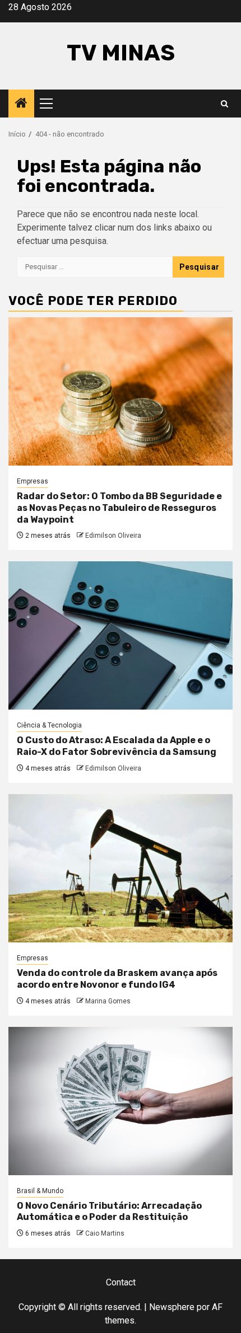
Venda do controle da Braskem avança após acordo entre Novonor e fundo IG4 (117, 979)
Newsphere (171, 1307)
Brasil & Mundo (40, 1191)
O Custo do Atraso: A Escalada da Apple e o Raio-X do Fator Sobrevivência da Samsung (116, 746)
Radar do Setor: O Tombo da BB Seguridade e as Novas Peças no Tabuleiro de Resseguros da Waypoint (119, 508)
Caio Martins (104, 1233)
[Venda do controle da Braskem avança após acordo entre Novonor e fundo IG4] (120, 868)
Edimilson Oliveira (113, 535)
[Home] (21, 104)
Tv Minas (121, 53)
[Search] (224, 104)
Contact (121, 1282)
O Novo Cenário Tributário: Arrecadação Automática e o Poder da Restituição (109, 1211)
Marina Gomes (108, 1001)
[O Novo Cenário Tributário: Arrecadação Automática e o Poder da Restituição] (120, 1101)
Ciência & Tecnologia (49, 725)
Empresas (32, 481)
